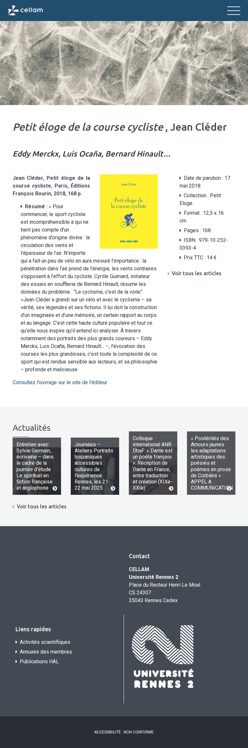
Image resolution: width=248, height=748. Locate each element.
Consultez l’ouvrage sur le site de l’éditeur (60, 382)
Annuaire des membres (46, 652)
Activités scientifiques (45, 642)
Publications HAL (39, 661)
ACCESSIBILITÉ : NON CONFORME (124, 732)
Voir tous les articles (197, 273)
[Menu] (233, 10)
